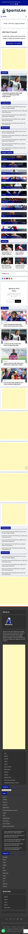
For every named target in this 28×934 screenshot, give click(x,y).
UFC (4, 881)
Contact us (5, 802)
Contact (5, 761)
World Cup (5, 883)
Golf (4, 867)
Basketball (5, 857)
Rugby (4, 875)
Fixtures (6, 764)
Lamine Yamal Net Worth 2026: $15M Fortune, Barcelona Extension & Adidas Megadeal (13, 94)
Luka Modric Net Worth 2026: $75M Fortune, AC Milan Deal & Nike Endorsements (12, 345)
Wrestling (4, 249)
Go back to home (14, 43)
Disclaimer (6, 772)
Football (4, 90)
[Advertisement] (14, 59)
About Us (6, 756)
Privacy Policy (6, 821)
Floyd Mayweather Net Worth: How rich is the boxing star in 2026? (20, 266)
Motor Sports (5, 873)
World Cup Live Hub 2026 (9, 780)
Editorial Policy (7, 769)
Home (5, 23)
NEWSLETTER (7, 777)
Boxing (4, 859)
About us (5, 797)
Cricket (4, 862)
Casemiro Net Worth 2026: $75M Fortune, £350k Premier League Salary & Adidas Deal (11, 2)
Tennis (4, 878)
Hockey (4, 870)
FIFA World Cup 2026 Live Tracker (11, 782)
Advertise (6, 758)
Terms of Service (7, 766)
